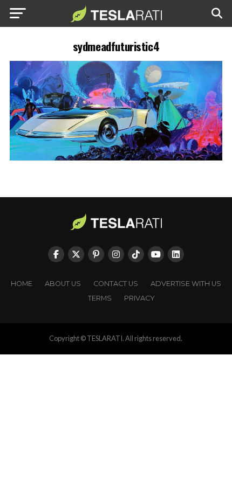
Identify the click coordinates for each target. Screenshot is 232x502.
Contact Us (115, 284)
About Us (63, 284)
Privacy (139, 298)
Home (21, 284)
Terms (100, 298)
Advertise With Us (186, 284)
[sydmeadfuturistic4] (116, 157)
